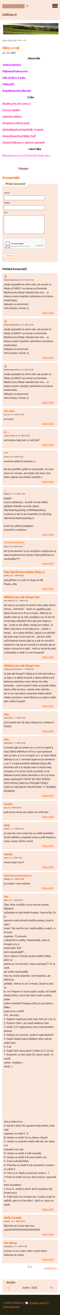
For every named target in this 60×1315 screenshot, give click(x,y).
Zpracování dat (11, 1306)
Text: (6, 213)
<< (8, 1287)
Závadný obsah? (39, 1303)
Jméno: (7, 193)
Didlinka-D (9, 14)
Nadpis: (7, 203)
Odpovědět (48, 313)
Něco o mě (12, 40)
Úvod (4, 40)
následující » (51, 1268)
